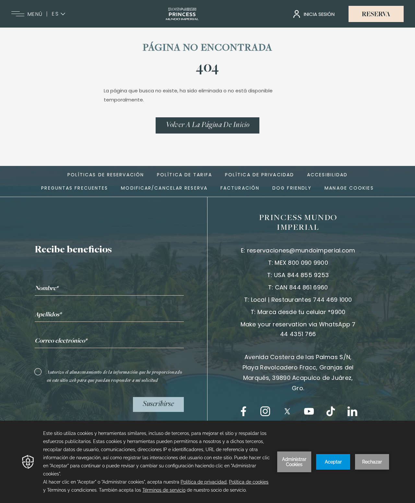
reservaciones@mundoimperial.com (301, 250)
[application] (207, 462)
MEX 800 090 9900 (301, 263)
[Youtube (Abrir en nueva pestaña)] (309, 411)
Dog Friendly (292, 188)
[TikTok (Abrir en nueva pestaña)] (331, 411)
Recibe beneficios (73, 250)
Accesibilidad (327, 174)
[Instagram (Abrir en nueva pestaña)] (265, 411)
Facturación (239, 188)
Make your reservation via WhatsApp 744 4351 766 (298, 329)
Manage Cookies (349, 188)
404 (207, 68)
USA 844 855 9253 (301, 275)
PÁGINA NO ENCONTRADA (207, 48)
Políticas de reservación (105, 174)
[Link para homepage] (182, 14)
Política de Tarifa (184, 174)
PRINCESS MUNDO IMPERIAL (298, 223)
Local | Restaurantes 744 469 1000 (301, 300)
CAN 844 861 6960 (301, 287)
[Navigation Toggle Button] (17, 14)
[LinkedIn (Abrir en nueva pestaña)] (352, 411)
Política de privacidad (259, 174)
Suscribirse (158, 404)
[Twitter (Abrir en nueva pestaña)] (287, 411)
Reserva (376, 14)
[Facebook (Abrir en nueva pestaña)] (243, 411)
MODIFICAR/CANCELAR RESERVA (164, 188)
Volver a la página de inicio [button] (207, 125)
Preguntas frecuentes (74, 188)
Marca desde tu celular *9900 (301, 312)
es (55, 14)
